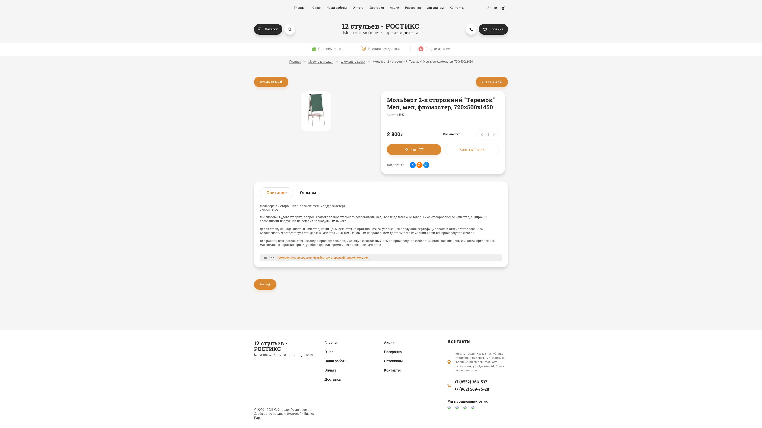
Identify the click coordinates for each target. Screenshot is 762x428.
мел (366, 257)
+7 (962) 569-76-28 (471, 389)
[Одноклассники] (419, 165)
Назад (265, 284)
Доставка (376, 8)
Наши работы (336, 8)
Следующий (492, 81)
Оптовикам (435, 8)
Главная (300, 8)
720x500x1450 (286, 257)
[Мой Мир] (426, 165)
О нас (316, 8)
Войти (492, 8)
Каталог (271, 29)
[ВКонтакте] (413, 165)
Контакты (457, 8)
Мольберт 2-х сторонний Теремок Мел (337, 257)
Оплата (358, 8)
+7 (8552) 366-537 (470, 382)
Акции (394, 8)
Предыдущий (271, 81)
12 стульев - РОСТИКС (380, 26)
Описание (277, 192)
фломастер (304, 257)
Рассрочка (413, 8)
